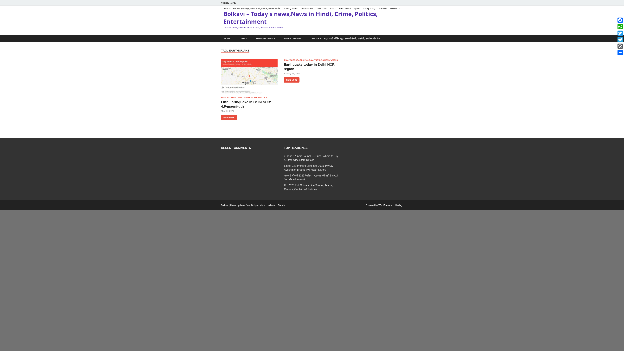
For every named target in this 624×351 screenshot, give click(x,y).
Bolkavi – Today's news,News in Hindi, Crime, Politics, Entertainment (300, 18)
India (244, 38)
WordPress (384, 205)
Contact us (382, 8)
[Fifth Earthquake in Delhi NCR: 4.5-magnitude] (249, 76)
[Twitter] (620, 33)
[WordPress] (620, 46)
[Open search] (401, 39)
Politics (333, 8)
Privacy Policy (369, 8)
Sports (357, 8)
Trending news (265, 38)
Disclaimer (395, 8)
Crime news (321, 8)
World (228, 38)
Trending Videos (290, 8)
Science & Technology (255, 98)
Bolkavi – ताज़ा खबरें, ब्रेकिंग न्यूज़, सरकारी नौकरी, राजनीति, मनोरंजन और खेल (252, 8)
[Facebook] (620, 20)
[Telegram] (620, 39)
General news (307, 8)
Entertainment (345, 8)
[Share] (620, 52)
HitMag (398, 205)
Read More (227, 116)
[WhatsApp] (620, 26)
